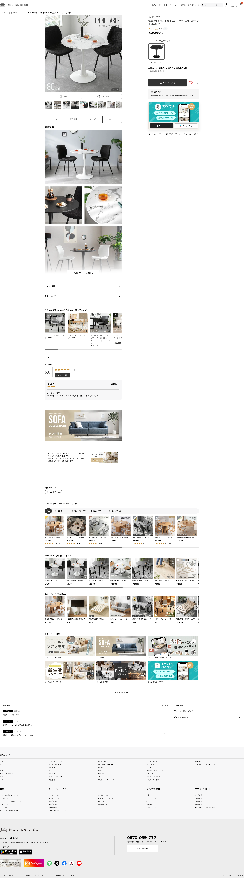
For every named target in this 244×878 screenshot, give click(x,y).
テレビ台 (52, 785)
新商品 (183, 5)
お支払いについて (55, 807)
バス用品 (198, 773)
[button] (120, 322)
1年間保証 (198, 810)
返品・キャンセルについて (107, 810)
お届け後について (151, 816)
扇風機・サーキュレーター (107, 792)
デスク (51, 782)
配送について (151, 813)
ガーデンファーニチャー (154, 782)
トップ (2, 13)
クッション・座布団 (56, 773)
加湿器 (100, 782)
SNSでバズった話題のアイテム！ (4, 813)
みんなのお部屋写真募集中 (4, 822)
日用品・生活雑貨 (152, 792)
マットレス (4, 779)
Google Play (187, 126)
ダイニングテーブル (16, 13)
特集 (165, 5)
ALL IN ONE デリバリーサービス (200, 819)
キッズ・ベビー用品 (153, 789)
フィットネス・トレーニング (205, 776)
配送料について (174, 134)
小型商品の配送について (57, 819)
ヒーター (101, 785)
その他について (151, 819)
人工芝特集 (4, 819)
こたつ (100, 789)
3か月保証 (198, 807)
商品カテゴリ (157, 5)
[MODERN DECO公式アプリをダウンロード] (174, 112)
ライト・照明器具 (55, 776)
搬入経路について (104, 807)
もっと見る (164, 718)
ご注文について (157, 134)
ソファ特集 (4, 816)
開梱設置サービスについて (58, 822)
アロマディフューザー (105, 776)
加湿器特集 (4, 810)
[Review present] (83, 411)
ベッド (2, 776)
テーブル (3, 789)
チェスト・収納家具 (56, 789)
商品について (151, 807)
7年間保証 (198, 816)
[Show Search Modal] (202, 5)
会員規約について (104, 816)
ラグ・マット (53, 779)
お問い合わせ (142, 861)
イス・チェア (4, 792)
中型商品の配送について (57, 816)
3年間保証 (198, 813)
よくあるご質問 (192, 134)
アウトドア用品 (151, 776)
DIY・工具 (150, 785)
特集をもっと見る (122, 705)
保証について (102, 813)
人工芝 (148, 779)
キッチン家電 (102, 773)
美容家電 (101, 779)
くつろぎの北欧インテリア (4, 807)
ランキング (174, 5)
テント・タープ (151, 773)
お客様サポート (194, 5)
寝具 (1, 782)
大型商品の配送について (57, 813)
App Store (163, 126)
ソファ (2, 773)
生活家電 (52, 792)
